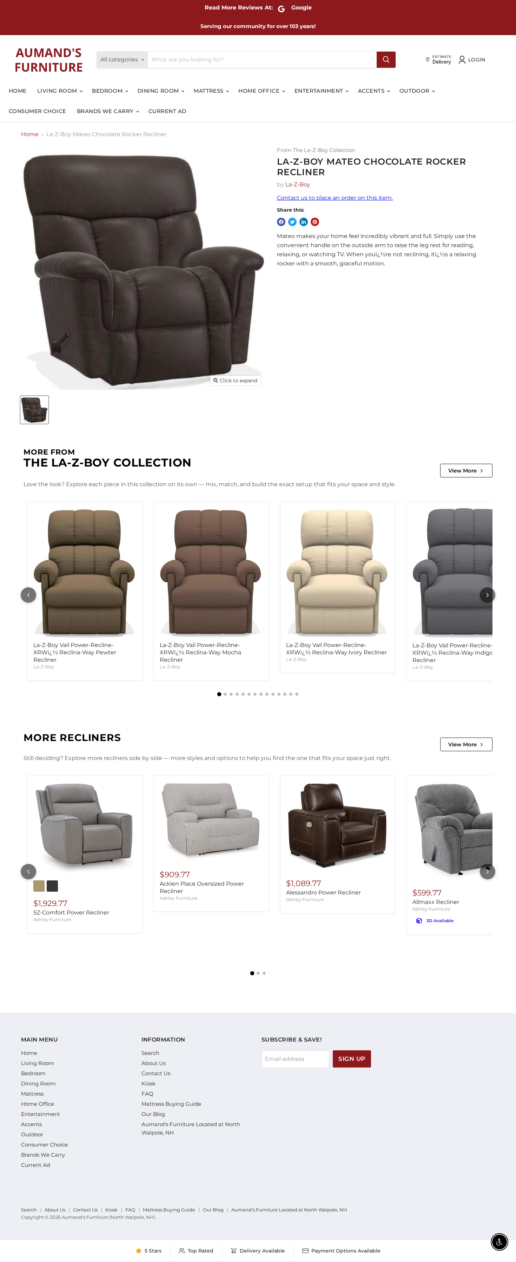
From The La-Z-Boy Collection (316, 150)
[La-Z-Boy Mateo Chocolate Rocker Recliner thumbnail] (34, 410)
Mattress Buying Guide (171, 1104)
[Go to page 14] (296, 694)
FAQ (147, 1093)
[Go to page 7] (255, 694)
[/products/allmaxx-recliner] (464, 831)
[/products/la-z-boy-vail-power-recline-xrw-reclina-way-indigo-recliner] (464, 573)
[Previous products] (28, 595)
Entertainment (320, 90)
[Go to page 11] (278, 694)
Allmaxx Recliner (435, 902)
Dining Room (159, 90)
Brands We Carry (106, 111)
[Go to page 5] (243, 694)
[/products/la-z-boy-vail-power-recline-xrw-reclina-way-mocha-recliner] (211, 572)
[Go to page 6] (249, 694)
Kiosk (148, 1083)
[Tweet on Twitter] (292, 222)
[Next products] (487, 595)
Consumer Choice (37, 111)
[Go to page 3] (231, 694)
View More (462, 470)
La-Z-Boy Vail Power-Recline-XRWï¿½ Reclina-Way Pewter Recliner (74, 652)
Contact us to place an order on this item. (335, 197)
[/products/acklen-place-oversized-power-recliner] (211, 822)
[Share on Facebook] (281, 222)
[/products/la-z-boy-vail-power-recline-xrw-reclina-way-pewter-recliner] (85, 573)
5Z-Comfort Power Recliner (71, 912)
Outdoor (415, 90)
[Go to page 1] (219, 694)
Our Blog (153, 1114)
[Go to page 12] (284, 694)
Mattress (209, 90)
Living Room (58, 90)
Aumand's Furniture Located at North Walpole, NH (289, 1210)
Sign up (351, 1058)
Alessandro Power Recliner (323, 892)
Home (18, 90)
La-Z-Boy (297, 184)
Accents (372, 90)
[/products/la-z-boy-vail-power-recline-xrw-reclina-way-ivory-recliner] (337, 572)
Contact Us (155, 1073)
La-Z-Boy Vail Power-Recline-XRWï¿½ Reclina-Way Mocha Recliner (200, 652)
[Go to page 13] (290, 694)
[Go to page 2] (225, 694)
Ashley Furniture (52, 919)
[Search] (386, 60)
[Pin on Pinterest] (315, 222)
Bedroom (108, 90)
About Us (153, 1063)
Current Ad (167, 111)
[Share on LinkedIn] (303, 222)
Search (150, 1053)
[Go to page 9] (267, 694)
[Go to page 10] (272, 694)
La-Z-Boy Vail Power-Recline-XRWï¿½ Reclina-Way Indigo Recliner (452, 652)
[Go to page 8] (261, 694)
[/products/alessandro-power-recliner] (337, 826)
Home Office (259, 90)
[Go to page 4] (237, 694)
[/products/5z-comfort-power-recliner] (85, 828)
